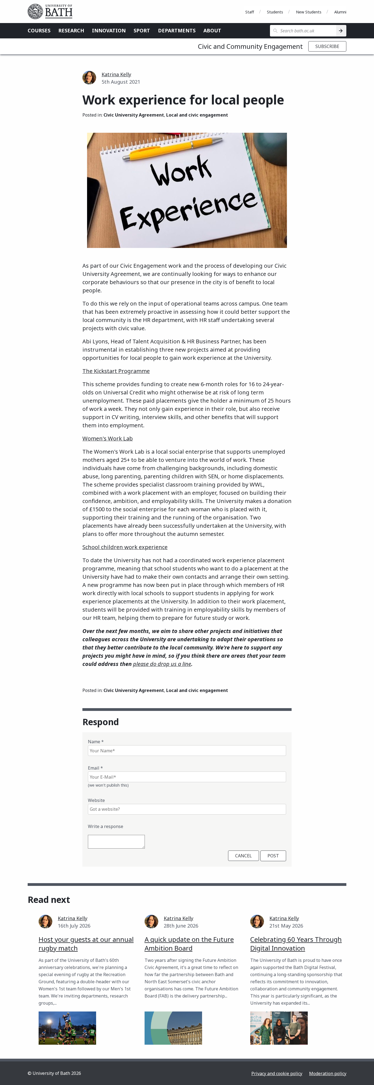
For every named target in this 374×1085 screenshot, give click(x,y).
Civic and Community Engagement (250, 46)
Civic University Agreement (133, 115)
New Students (308, 12)
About (212, 30)
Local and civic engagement (197, 115)
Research (71, 30)
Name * (96, 742)
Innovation (109, 30)
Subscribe (327, 46)
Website (96, 800)
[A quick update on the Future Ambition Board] (173, 1028)
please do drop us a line (162, 664)
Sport (142, 30)
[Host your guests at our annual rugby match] (67, 1028)
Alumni (340, 12)
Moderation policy (327, 1073)
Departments (176, 30)
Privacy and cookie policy (276, 1073)
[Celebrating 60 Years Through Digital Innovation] (279, 1028)
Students (275, 12)
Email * (95, 768)
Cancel (243, 856)
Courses (39, 30)
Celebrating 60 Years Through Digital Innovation (296, 944)
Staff (249, 12)
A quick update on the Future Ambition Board (189, 944)
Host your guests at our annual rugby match (86, 944)
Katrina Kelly (116, 74)
